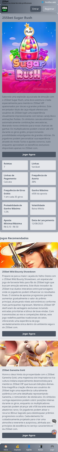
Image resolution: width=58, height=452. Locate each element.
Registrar (49, 8)
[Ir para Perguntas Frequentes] (54, 421)
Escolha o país (50, 2)
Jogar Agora (29, 154)
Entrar (35, 8)
